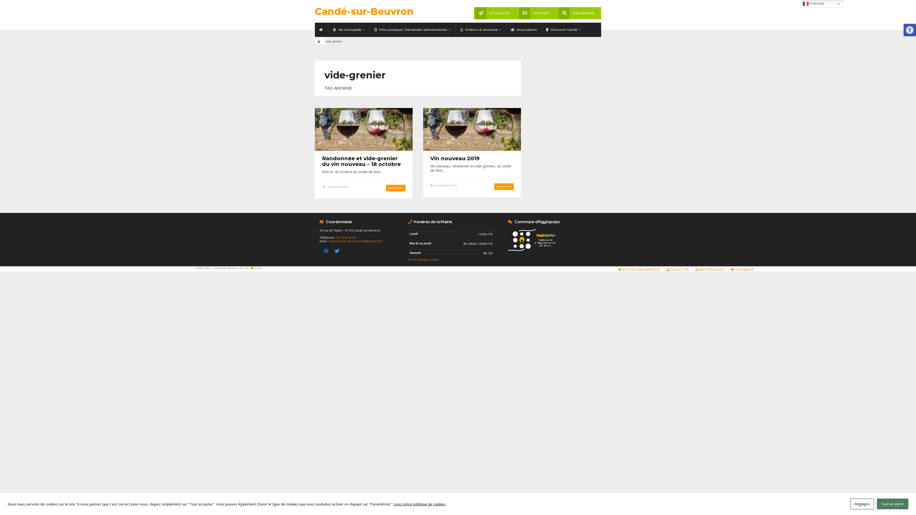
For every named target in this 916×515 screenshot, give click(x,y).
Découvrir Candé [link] (563, 29)
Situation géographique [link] (640, 270)
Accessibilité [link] (743, 270)
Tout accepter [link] (892, 503)
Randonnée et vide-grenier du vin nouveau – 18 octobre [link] (361, 161)
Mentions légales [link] (710, 270)
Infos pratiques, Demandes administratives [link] (412, 29)
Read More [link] (395, 188)
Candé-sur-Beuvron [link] (364, 11)
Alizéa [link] (258, 268)
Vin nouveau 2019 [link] (454, 158)
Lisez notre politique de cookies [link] (419, 504)
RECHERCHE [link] (583, 13)
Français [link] (816, 3)
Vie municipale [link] (349, 29)
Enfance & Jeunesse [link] (481, 29)
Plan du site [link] (679, 270)
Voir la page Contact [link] (425, 260)
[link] (910, 30)
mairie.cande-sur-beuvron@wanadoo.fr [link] (356, 241)
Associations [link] (526, 29)
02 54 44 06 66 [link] (346, 238)
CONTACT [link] (541, 13)
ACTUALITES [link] (499, 13)
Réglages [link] (862, 503)
